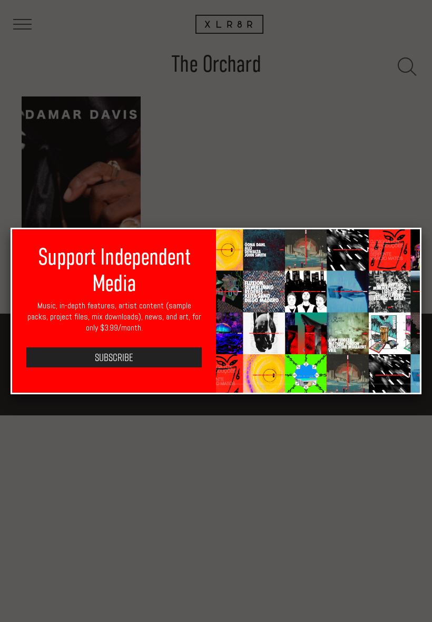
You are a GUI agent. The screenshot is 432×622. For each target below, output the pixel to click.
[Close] (421, 227)
